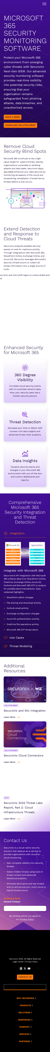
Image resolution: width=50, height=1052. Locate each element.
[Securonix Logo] (9, 4)
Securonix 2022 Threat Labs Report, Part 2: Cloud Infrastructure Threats (23, 807)
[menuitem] (26, 998)
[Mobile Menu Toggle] (44, 4)
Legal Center (18, 962)
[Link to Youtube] (29, 968)
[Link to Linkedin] (21, 968)
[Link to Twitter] (25, 968)
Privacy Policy (27, 919)
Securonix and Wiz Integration (25, 710)
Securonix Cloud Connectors (23, 755)
